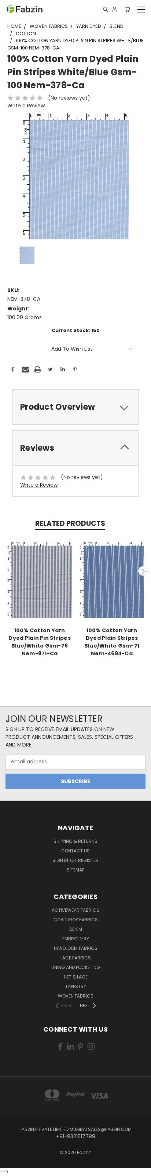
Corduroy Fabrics (76, 920)
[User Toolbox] (114, 9)
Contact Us (75, 851)
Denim (75, 929)
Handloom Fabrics (75, 948)
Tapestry (75, 986)
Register (88, 860)
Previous (8, 571)
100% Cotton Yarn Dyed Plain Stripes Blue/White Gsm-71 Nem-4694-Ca (111, 642)
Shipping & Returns (75, 841)
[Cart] (127, 9)
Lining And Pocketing (75, 967)
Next (143, 571)
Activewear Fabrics (75, 910)
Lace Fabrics (75, 958)
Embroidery (75, 939)
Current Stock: (76, 330)
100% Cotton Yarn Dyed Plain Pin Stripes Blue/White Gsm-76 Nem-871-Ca (39, 642)
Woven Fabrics (75, 996)
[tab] (75, 407)
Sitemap (75, 870)
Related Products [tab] (70, 523)
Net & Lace (76, 977)
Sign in (60, 860)
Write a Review (26, 105)
